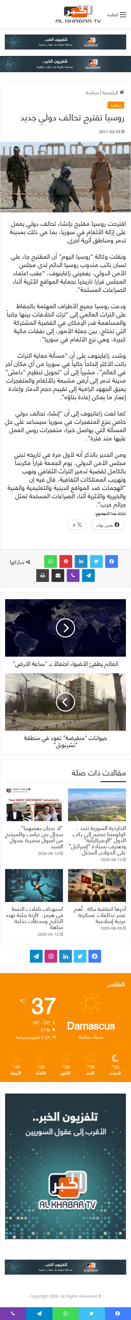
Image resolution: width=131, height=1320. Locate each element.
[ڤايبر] (73, 575)
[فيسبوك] (111, 561)
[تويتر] (96, 561)
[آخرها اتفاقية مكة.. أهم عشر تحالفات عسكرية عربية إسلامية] (97, 885)
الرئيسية (111, 91)
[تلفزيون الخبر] (77, 14)
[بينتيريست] (65, 561)
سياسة (92, 91)
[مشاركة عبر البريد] (58, 575)
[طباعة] (42, 575)
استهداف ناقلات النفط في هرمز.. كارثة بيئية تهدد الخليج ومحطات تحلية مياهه (34, 917)
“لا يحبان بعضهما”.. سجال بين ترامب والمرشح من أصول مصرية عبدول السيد (34, 836)
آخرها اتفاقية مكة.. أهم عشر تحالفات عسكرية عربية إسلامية (100, 914)
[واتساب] (50, 561)
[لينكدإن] (81, 561)
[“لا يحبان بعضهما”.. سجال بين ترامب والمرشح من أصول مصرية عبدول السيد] (34, 805)
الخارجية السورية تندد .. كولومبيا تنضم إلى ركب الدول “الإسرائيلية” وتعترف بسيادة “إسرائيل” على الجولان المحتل (97, 839)
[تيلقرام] (88, 575)
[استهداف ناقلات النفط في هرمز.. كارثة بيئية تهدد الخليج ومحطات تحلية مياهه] (34, 885)
